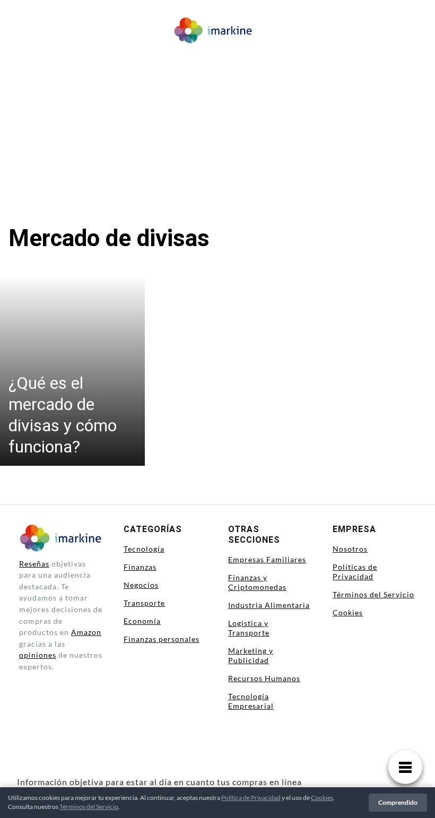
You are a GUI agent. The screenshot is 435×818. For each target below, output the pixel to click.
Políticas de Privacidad (355, 571)
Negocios (141, 584)
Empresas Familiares (267, 559)
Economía (142, 620)
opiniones (37, 654)
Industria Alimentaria (269, 605)
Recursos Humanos (264, 678)
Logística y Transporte (248, 628)
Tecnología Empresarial (251, 701)
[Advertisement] (217, 127)
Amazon (86, 632)
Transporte (144, 602)
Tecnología (144, 548)
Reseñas (34, 563)
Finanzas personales (161, 638)
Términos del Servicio (373, 594)
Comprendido (397, 802)
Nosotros (350, 548)
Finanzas (140, 566)
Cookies (348, 612)
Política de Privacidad (251, 798)
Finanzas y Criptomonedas (257, 582)
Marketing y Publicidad (250, 655)
